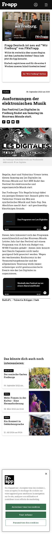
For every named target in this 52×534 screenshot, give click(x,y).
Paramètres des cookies (25, 522)
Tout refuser (25, 514)
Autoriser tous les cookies (26, 507)
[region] (26, 500)
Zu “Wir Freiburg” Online (34, 74)
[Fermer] (46, 474)
